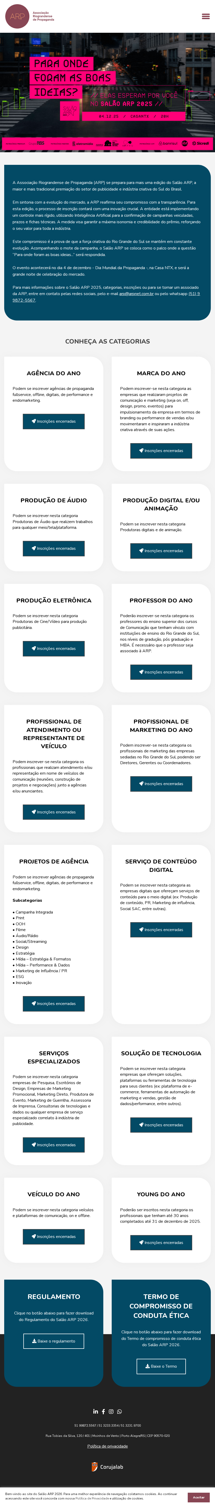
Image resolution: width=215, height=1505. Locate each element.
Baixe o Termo (163, 1366)
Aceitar (199, 1497)
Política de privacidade (107, 1446)
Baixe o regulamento (55, 1341)
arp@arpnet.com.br (136, 294)
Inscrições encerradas (56, 421)
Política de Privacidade (92, 1498)
